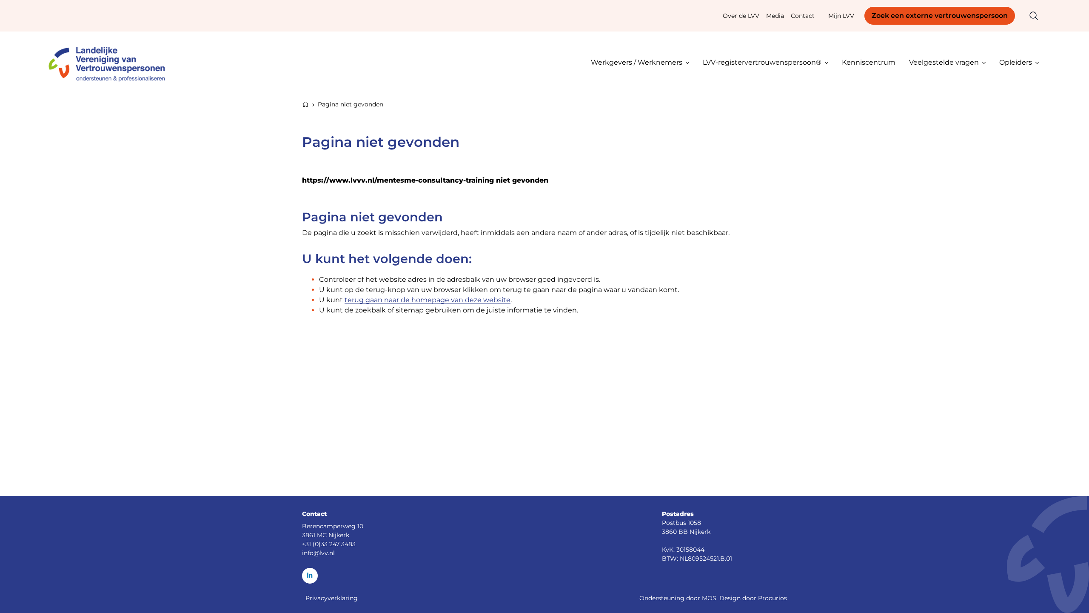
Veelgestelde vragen (944, 62)
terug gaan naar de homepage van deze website (427, 300)
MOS (709, 598)
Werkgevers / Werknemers (636, 62)
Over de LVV (741, 16)
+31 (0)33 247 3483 (329, 544)
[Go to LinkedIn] (310, 576)
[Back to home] (110, 62)
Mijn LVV (841, 16)
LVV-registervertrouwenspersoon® (762, 62)
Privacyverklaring (331, 598)
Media (775, 16)
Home (305, 103)
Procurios (772, 598)
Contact (803, 16)
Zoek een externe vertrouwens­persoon (940, 15)
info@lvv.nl (318, 553)
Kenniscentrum (868, 62)
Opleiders (1015, 62)
